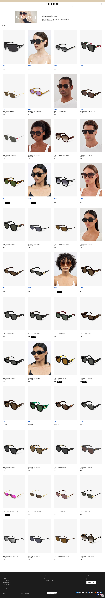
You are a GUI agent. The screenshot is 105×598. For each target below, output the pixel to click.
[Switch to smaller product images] (4, 25)
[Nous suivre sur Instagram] (6, 588)
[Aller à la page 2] (60, 564)
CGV (45, 578)
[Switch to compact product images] (5, 25)
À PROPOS (78, 6)
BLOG (83, 6)
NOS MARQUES (31, 6)
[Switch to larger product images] (2, 25)
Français (4, 593)
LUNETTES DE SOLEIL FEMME (42, 6)
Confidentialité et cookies (49, 580)
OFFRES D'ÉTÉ (23, 6)
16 (57, 564)
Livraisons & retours (7, 582)
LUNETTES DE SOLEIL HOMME (56, 6)
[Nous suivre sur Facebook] (3, 588)
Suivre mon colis (6, 584)
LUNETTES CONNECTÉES (69, 6)
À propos (4, 578)
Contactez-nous (6, 580)
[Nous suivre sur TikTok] (8, 588)
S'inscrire (91, 582)
